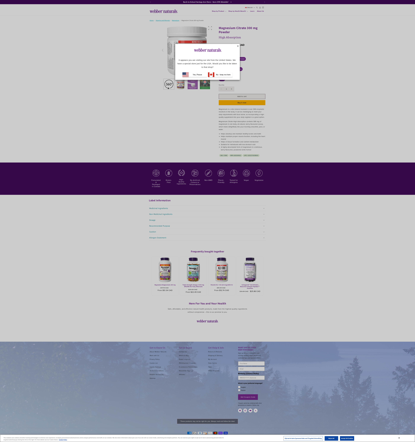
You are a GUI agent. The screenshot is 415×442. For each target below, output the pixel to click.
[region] (207, 438)
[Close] (399, 438)
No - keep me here (223, 75)
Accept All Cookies (347, 438)
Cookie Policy (63, 440)
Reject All (331, 438)
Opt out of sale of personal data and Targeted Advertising (303, 438)
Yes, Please (197, 75)
